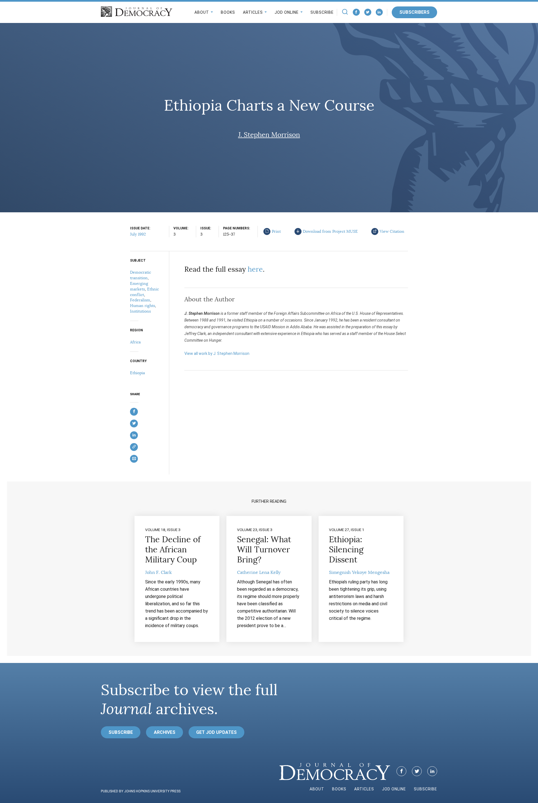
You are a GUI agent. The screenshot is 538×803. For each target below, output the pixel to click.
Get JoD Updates (216, 732)
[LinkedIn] (379, 12)
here (255, 269)
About (201, 12)
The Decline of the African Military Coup (173, 549)
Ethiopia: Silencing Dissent (346, 549)
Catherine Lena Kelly (258, 572)
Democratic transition (140, 275)
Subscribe (322, 12)
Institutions (140, 311)
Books (228, 12)
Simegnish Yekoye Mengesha (359, 572)
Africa (135, 342)
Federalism (140, 299)
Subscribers (414, 12)
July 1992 (138, 234)
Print (276, 231)
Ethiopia (137, 372)
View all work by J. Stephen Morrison (216, 353)
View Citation (392, 231)
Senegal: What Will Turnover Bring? (264, 549)
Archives (164, 732)
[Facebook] (356, 12)
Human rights (142, 305)
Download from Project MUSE (330, 231)
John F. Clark (158, 572)
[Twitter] (367, 12)
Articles (253, 12)
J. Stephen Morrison (269, 135)
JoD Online (287, 12)
